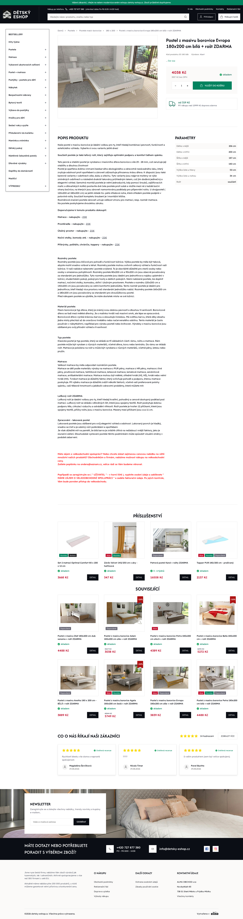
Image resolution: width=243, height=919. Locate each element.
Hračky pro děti (17, 117)
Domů (60, 30)
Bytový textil (15, 102)
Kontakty (220, 9)
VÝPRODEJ (14, 186)
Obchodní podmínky (204, 9)
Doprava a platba (102, 891)
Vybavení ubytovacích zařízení (24, 64)
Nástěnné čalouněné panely (23, 155)
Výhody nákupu (101, 896)
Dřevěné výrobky (17, 163)
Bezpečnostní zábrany (20, 95)
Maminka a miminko (19, 140)
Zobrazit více (227, 736)
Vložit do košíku (214, 85)
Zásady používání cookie (146, 887)
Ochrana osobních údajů (146, 882)
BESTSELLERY (16, 34)
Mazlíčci (13, 178)
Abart (202, 54)
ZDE (84, 217)
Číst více (171, 61)
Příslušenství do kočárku (21, 133)
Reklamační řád (233, 9)
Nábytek (13, 87)
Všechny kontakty (185, 896)
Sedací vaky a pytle (18, 125)
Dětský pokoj (15, 148)
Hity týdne (14, 42)
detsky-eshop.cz (39, 913)
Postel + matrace (17, 72)
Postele (12, 49)
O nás (190, 9)
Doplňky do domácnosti (21, 171)
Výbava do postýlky (19, 110)
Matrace (13, 57)
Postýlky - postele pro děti (22, 80)
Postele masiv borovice (90, 30)
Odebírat (81, 821)
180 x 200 (110, 30)
